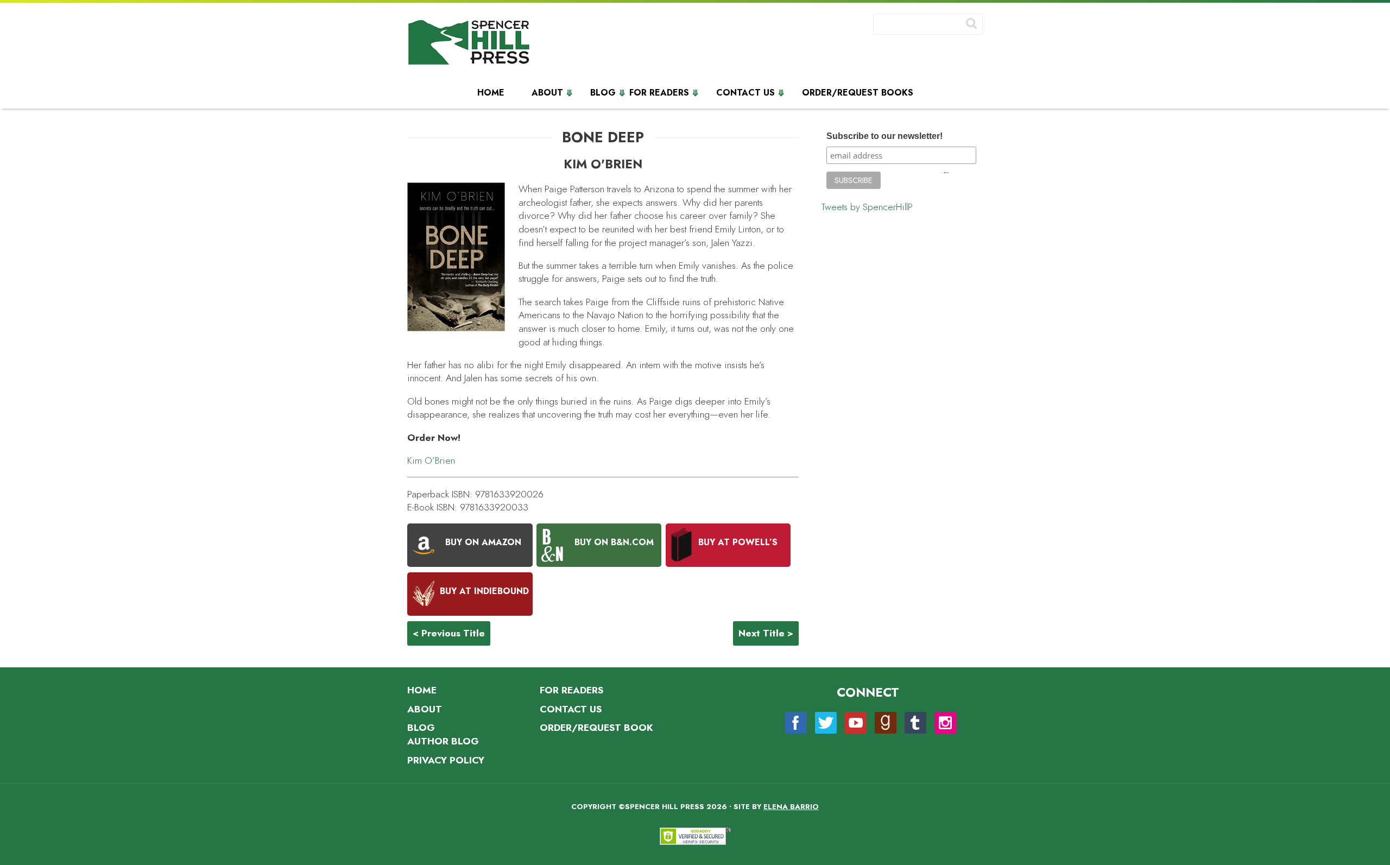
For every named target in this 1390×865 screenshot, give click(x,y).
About (547, 93)
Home (490, 93)
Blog (603, 93)
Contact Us (745, 93)
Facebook (796, 723)
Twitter (826, 723)
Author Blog (443, 741)
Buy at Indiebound (484, 591)
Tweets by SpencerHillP (867, 206)
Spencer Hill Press (469, 44)
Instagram (945, 723)
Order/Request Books (857, 93)
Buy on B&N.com (614, 542)
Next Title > (765, 633)
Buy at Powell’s (738, 542)
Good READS (885, 723)
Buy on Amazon (483, 542)
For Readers (659, 93)
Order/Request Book (596, 727)
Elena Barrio (791, 806)
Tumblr (915, 723)
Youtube (856, 723)
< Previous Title (449, 633)
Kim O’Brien (431, 460)
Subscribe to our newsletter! (884, 136)
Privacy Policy (445, 760)
